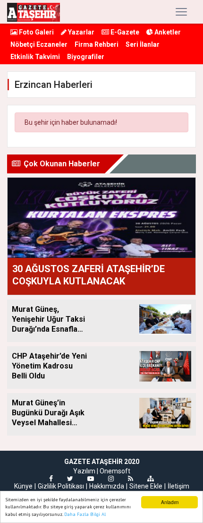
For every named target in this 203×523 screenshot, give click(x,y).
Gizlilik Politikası (61, 486)
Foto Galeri (35, 32)
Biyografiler (85, 56)
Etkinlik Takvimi (35, 56)
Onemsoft (115, 471)
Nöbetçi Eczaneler (39, 44)
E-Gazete (124, 32)
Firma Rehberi (96, 44)
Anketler (167, 32)
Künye (23, 486)
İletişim (178, 486)
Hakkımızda (106, 486)
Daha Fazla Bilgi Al (85, 514)
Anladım (169, 502)
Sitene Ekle (145, 486)
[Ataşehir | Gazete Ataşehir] (33, 12)
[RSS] (130, 478)
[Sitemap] (150, 478)
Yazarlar (80, 32)
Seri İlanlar (143, 44)
